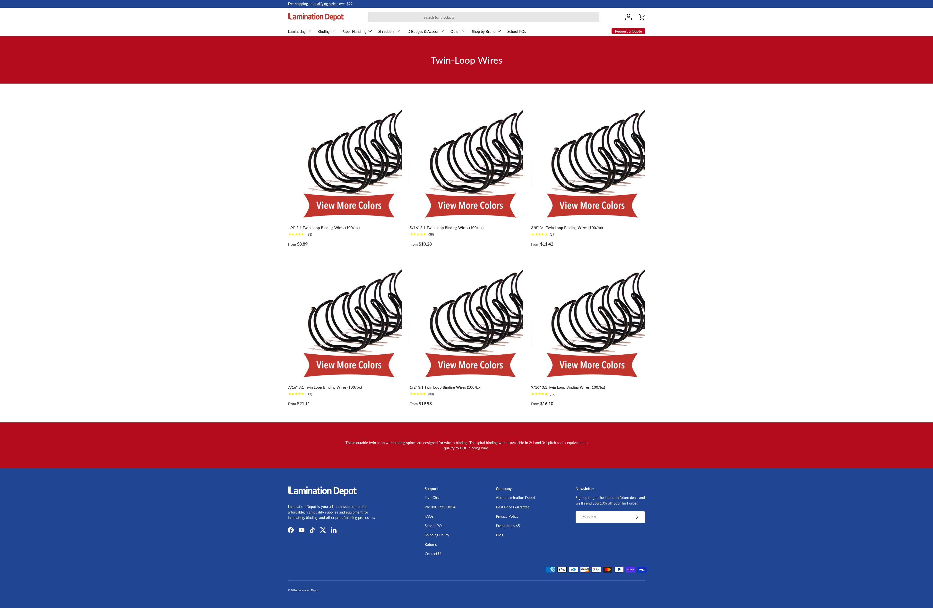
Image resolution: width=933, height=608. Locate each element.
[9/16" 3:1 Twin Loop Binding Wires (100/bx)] (588, 324)
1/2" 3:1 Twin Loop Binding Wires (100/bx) (445, 387)
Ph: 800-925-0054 (440, 507)
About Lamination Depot (515, 497)
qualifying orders (325, 4)
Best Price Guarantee (512, 507)
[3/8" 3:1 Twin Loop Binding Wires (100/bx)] (588, 164)
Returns (431, 544)
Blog (499, 535)
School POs (516, 31)
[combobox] (483, 17)
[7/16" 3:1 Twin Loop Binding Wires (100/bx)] (345, 324)
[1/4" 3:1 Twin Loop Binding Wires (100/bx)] (345, 164)
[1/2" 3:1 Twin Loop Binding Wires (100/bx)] (467, 324)
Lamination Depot (307, 590)
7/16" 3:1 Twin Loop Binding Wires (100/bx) (325, 387)
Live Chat (432, 497)
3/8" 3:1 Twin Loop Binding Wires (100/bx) (567, 227)
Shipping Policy (437, 535)
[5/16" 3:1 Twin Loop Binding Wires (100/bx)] (467, 164)
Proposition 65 (508, 525)
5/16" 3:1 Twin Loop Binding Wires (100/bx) (447, 227)
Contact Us (433, 553)
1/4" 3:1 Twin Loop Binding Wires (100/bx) (324, 227)
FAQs (429, 516)
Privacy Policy (507, 516)
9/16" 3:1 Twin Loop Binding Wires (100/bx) (568, 387)
